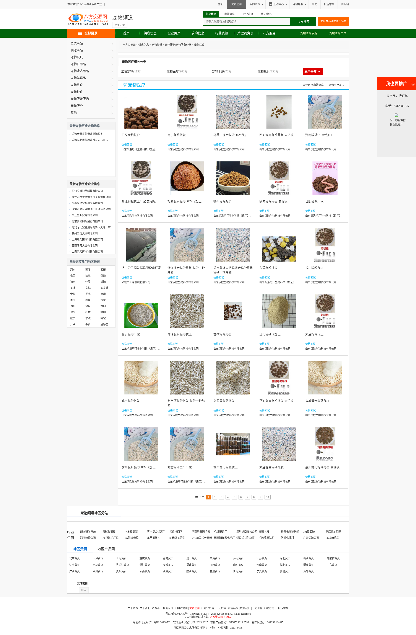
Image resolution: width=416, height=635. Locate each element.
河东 (72, 269)
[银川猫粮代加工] (325, 248)
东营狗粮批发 (268, 268)
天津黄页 (98, 558)
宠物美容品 (78, 78)
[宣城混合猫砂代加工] (325, 381)
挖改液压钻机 (266, 537)
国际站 (345, 4)
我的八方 (255, 4)
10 (267, 497)
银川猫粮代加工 (316, 268)
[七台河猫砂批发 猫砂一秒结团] (187, 381)
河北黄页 (285, 558)
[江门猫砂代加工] (279, 314)
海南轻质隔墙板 (201, 531)
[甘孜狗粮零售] (233, 314)
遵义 (72, 312)
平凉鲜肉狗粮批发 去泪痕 (276, 401)
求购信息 (197, 33)
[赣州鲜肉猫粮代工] (233, 447)
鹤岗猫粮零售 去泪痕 (273, 201)
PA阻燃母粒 (131, 537)
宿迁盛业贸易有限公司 (85, 215)
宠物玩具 (77, 57)
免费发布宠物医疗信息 (333, 21)
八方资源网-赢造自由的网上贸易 (88, 19)
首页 (126, 33)
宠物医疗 (199, 44)
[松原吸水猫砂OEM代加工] (187, 181)
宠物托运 (264, 71)
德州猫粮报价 (222, 201)
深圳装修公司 (88, 537)
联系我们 (245, 608)
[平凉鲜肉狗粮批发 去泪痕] (279, 381)
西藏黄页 (168, 571)
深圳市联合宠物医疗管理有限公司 (91, 209)
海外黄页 (308, 571)
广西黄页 (74, 571)
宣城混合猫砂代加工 (319, 401)
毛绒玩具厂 (220, 531)
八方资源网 (129, 44)
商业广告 (209, 608)
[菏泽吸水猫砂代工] (187, 314)
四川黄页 (98, 571)
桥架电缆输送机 (290, 531)
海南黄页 (238, 558)
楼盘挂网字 (175, 531)
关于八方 (133, 608)
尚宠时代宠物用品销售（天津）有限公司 (95, 227)
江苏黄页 (262, 558)
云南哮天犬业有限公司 (85, 245)
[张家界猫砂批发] (233, 381)
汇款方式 (269, 608)
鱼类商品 (77, 43)
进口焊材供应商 (245, 537)
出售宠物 (127, 71)
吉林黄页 (98, 564)
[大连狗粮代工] (325, 314)
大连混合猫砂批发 (271, 467)
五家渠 (104, 288)
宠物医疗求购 (308, 33)
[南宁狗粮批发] (187, 115)
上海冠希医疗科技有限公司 (87, 239)
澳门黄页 (191, 558)
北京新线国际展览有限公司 (87, 221)
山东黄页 (238, 564)
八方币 (156, 608)
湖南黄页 (308, 564)
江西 (72, 324)
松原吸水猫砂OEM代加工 (184, 201)
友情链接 (233, 608)
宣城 (88, 288)
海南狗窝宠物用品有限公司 (87, 203)
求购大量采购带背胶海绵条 (87, 134)
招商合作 (168, 608)
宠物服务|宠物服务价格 (178, 44)
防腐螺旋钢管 (333, 531)
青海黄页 (238, 571)
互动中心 (278, 4)
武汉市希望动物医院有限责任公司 (91, 197)
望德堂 (104, 324)
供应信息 (150, 33)
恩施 (72, 300)
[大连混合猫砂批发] (279, 447)
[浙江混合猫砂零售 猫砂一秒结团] (187, 248)
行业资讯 (221, 33)
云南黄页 (145, 571)
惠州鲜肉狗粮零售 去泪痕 (322, 467)
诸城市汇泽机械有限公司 (136, 282)
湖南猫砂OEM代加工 (319, 135)
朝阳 (88, 269)
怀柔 (88, 281)
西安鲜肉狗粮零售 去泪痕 (276, 135)
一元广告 (221, 608)
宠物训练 (218, 71)
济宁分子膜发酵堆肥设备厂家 (141, 268)
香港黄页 (168, 558)
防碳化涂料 (287, 537)
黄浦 (72, 288)
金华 (72, 294)
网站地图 (182, 608)
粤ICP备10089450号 (176, 613)
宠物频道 (122, 18)
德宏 (103, 318)
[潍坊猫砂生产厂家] (187, 447)
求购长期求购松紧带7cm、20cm (90, 140)
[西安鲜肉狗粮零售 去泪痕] (279, 115)
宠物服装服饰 (80, 98)
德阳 (103, 312)
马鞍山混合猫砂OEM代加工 (231, 135)
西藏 (103, 269)
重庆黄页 (145, 558)
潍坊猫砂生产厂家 (179, 467)
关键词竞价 (245, 33)
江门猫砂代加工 (270, 334)
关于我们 (145, 608)
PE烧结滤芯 (332, 537)
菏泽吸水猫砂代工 (179, 334)
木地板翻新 (131, 531)
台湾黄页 (215, 558)
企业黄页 (173, 33)
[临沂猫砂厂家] (141, 314)
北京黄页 (74, 558)
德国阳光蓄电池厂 (224, 537)
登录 (220, 4)
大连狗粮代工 (314, 334)
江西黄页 (215, 564)
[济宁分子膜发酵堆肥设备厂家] (141, 248)
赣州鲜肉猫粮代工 (225, 467)
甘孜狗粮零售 (222, 334)
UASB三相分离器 (202, 537)
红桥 (88, 312)
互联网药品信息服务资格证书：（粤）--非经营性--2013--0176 (208, 627)
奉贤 (88, 324)
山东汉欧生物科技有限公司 (183, 149)
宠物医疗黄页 (337, 33)
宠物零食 (77, 85)
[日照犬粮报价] (141, 115)
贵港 (103, 300)
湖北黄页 (285, 564)
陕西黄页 (191, 571)
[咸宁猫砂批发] (141, 381)
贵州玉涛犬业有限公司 (85, 233)
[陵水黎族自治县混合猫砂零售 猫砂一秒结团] (233, 248)
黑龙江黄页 (122, 564)
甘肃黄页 (215, 571)
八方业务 (257, 608)
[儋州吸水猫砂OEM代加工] (141, 447)
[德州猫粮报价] (233, 181)
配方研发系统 (88, 531)
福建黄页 (191, 564)
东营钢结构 (153, 537)
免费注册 (236, 4)
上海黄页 (121, 558)
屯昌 (72, 275)
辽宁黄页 (74, 564)
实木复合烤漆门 (156, 531)
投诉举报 (283, 608)
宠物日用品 (78, 64)
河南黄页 (262, 564)
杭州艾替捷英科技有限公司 (87, 191)
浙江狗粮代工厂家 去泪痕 (139, 201)
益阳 (103, 281)
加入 (83, 590)
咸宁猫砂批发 (131, 401)
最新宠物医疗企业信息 (85, 184)
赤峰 (88, 300)
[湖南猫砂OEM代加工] (325, 115)
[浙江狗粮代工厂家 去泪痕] (141, 181)
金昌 (88, 306)
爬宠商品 (77, 50)
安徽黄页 (168, 564)
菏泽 (103, 275)
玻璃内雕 (264, 531)
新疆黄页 (285, 571)
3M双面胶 (309, 531)
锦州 (72, 281)
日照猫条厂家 (314, 201)
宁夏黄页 (262, 571)
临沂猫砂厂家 (131, 334)
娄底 (88, 294)
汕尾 (88, 275)
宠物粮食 (77, 91)
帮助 (314, 4)
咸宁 (72, 318)
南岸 (103, 294)
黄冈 (103, 306)
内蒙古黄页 (333, 558)
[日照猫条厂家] (325, 181)
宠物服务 (77, 105)
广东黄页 (332, 564)
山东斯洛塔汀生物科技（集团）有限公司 (145, 149)
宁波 (88, 318)
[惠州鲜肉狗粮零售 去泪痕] (325, 447)
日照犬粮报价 (131, 135)
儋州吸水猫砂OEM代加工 (139, 467)
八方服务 (269, 33)
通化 (72, 306)
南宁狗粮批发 (176, 135)
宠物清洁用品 (80, 71)
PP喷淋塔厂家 (110, 537)
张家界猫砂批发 (224, 401)
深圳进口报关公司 (246, 531)
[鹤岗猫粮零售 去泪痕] (279, 181)
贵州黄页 (121, 571)
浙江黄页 (145, 564)
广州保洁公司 (311, 537)
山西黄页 (308, 558)
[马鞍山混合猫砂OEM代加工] (233, 115)
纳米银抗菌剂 (177, 537)
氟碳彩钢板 (108, 531)
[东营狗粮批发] (279, 248)
